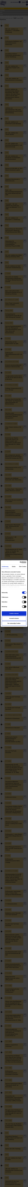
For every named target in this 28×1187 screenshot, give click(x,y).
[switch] (24, 597)
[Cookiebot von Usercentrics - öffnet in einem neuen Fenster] (20, 562)
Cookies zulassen (14, 613)
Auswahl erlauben (14, 618)
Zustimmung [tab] (5, 566)
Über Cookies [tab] (22, 566)
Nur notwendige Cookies (14, 623)
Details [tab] (14, 566)
